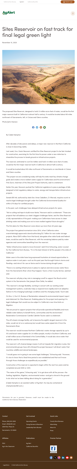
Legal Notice (6, 465)
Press (51, 430)
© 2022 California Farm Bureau (20, 465)
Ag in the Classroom (8, 446)
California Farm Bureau (10, 2)
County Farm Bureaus (56, 421)
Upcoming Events (31, 421)
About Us (53, 427)
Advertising (53, 424)
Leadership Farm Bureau (33, 427)
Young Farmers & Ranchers (34, 424)
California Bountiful (33, 2)
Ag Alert (22, 2)
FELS (3, 443)
